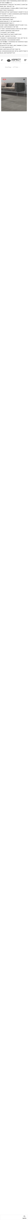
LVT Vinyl (15, 67)
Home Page (8, 67)
